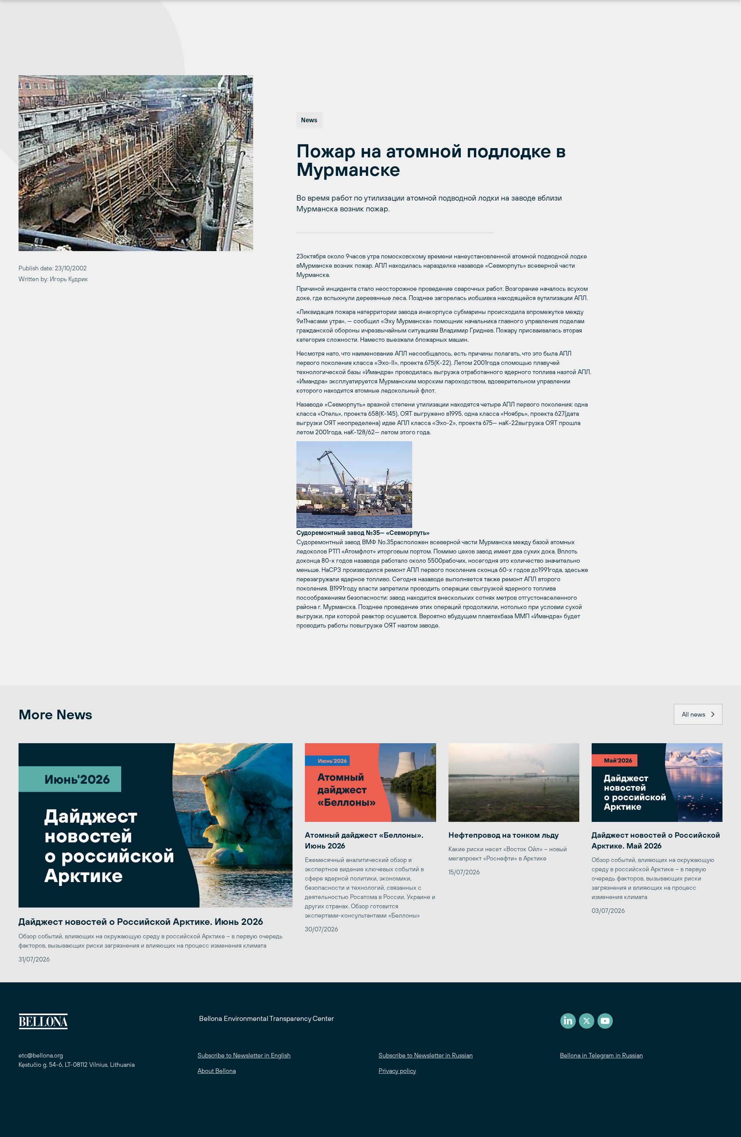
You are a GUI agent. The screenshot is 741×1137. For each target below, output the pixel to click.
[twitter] (586, 1021)
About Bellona (217, 1070)
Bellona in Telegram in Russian (601, 1055)
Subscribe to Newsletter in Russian (426, 1055)
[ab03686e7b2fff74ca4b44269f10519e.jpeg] (444, 484)
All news (693, 714)
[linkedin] (568, 1021)
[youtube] (605, 1021)
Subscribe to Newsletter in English (244, 1055)
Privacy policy (397, 1070)
